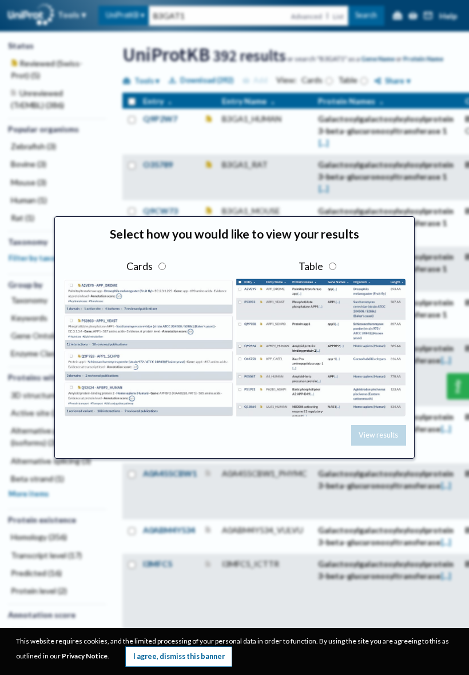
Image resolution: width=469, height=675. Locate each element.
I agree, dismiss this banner (179, 656)
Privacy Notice (85, 656)
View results (378, 435)
